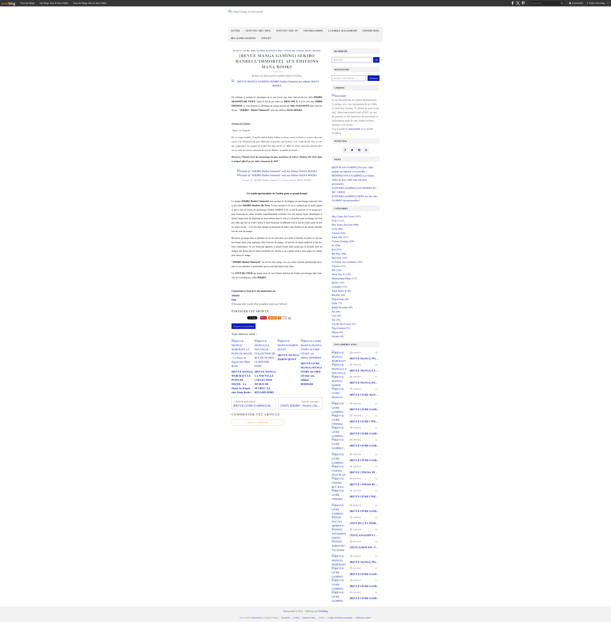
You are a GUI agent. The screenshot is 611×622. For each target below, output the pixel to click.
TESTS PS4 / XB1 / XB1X (258, 30)
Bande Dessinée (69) (342, 307)
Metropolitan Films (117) (344, 278)
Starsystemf (354, 128)
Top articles (286, 617)
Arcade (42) (338, 336)
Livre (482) (337, 228)
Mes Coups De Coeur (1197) (346, 216)
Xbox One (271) (340, 237)
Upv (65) (336, 315)
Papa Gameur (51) (341, 328)
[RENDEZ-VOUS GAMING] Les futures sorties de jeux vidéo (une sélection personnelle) (353, 179)
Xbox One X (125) (341, 274)
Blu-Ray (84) (338, 295)
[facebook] (513, 3)
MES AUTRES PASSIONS (243, 38)
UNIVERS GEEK (370, 30)
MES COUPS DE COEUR (291, 50)
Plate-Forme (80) (340, 299)
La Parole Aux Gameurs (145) (347, 261)
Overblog (323, 611)
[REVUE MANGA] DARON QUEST (370, 382)
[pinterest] (523, 3)
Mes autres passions (264, 50)
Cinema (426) (339, 233)
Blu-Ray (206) (339, 253)
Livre (246, 50)
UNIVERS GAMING (313, 30)
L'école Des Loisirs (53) (344, 323)
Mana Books (313, 50)
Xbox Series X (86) (341, 290)
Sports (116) (338, 282)
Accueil (235, 30)
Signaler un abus (309, 617)
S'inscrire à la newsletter (243, 326)
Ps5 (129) (336, 270)
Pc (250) (336, 245)
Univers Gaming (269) (343, 241)
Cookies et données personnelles (340, 617)
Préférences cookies (363, 617)
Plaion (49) (337, 332)
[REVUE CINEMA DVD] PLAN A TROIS (373, 472)
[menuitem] (235, 31)
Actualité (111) (339, 286)
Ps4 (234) (336, 249)
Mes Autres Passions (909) (345, 224)
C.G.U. (322, 617)
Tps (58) (336, 319)
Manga (237, 50)
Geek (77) (337, 303)
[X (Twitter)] (518, 3)
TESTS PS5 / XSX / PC (287, 30)
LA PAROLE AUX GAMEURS (342, 30)
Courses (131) (339, 266)
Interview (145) (339, 257)
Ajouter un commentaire (257, 422)
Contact (266, 38)
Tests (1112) (338, 220)
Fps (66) (336, 311)
